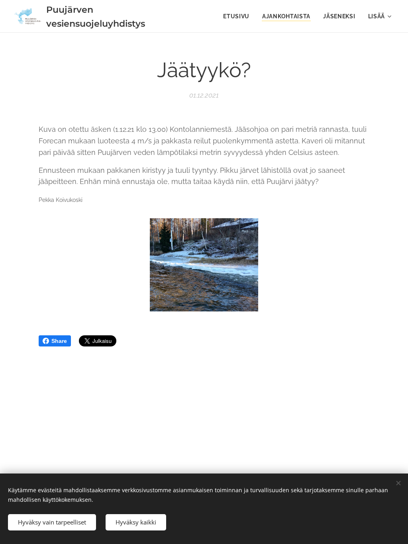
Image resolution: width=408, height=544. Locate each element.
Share (59, 341)
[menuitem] (238, 16)
